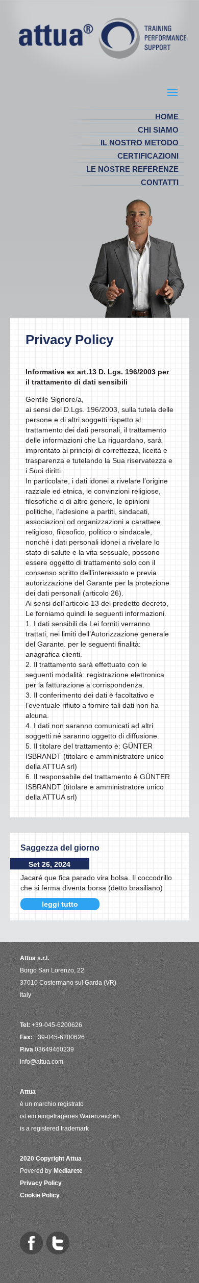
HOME (167, 116)
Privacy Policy (41, 1183)
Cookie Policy (40, 1195)
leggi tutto (60, 904)
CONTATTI (160, 182)
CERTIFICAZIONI (148, 155)
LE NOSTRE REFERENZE (132, 169)
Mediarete (68, 1170)
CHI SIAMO (158, 129)
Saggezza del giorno (60, 847)
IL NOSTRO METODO (140, 142)
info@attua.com (41, 1061)
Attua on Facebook (31, 1242)
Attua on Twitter (57, 1242)
